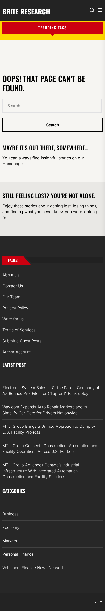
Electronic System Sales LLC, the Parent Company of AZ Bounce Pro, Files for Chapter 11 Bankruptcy (50, 390)
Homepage (12, 163)
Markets (9, 540)
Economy (10, 527)
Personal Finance (17, 554)
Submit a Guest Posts (21, 340)
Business (10, 513)
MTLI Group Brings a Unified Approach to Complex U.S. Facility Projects (49, 429)
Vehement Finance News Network (33, 567)
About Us (10, 274)
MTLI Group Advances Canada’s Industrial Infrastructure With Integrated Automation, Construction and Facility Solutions (40, 470)
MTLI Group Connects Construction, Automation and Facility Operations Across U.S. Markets (49, 448)
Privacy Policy (15, 307)
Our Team (11, 296)
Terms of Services (18, 329)
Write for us (13, 318)
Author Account (16, 351)
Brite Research (26, 11)
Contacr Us (12, 285)
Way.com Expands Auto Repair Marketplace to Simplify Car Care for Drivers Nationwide (44, 409)
